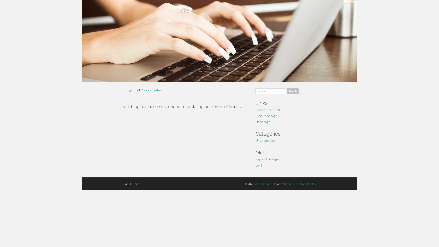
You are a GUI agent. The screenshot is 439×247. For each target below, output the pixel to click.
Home (136, 183)
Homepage (263, 122)
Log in (259, 165)
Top (125, 183)
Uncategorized (266, 140)
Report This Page (267, 159)
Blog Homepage (266, 116)
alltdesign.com (262, 183)
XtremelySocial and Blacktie (300, 183)
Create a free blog (151, 90)
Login (129, 90)
